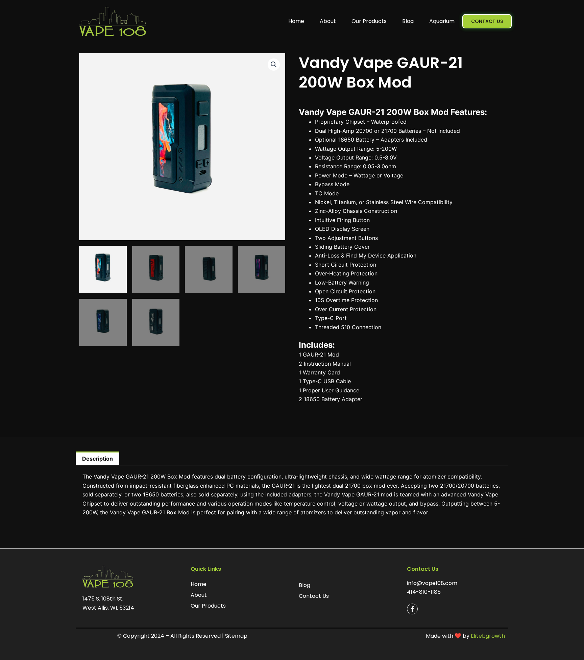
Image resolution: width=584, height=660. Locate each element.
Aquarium (442, 21)
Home (296, 21)
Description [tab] (97, 458)
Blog (408, 21)
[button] (274, 64)
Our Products (369, 21)
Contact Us (314, 596)
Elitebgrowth (488, 636)
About (328, 21)
